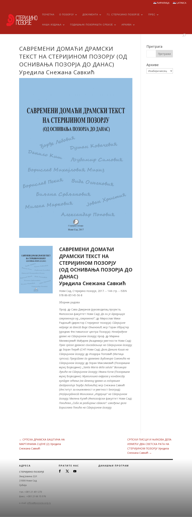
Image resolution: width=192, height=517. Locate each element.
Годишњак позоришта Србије (91, 24)
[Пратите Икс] (67, 471)
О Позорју (66, 14)
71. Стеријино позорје (123, 14)
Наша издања (52, 24)
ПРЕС (151, 14)
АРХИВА (127, 24)
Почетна (48, 14)
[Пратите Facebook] (60, 471)
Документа (90, 14)
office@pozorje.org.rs (39, 503)
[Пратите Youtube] (75, 471)
